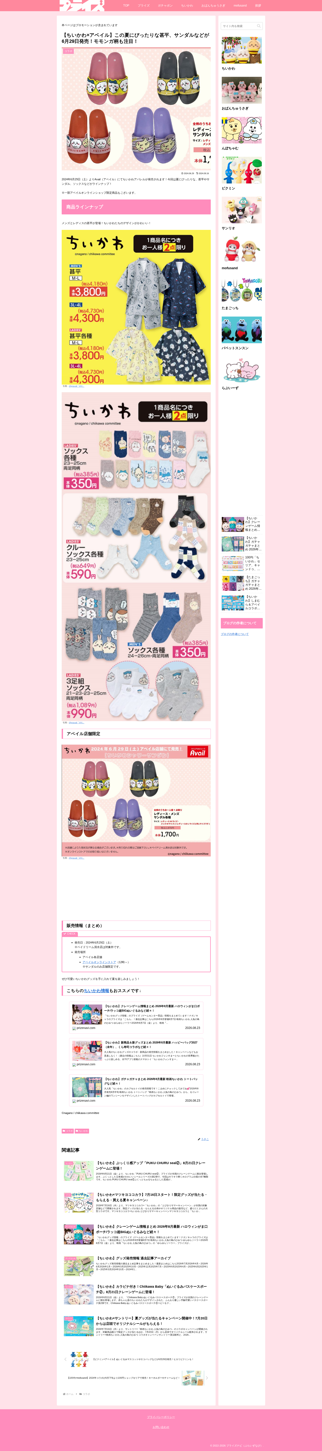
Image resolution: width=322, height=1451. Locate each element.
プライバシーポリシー (161, 1417)
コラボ (69, 1131)
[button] (258, 26)
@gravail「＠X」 (76, 386)
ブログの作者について (235, 634)
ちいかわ (83, 1131)
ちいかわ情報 (96, 990)
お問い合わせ (161, 1427)
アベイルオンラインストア (99, 962)
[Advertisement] (136, 890)
